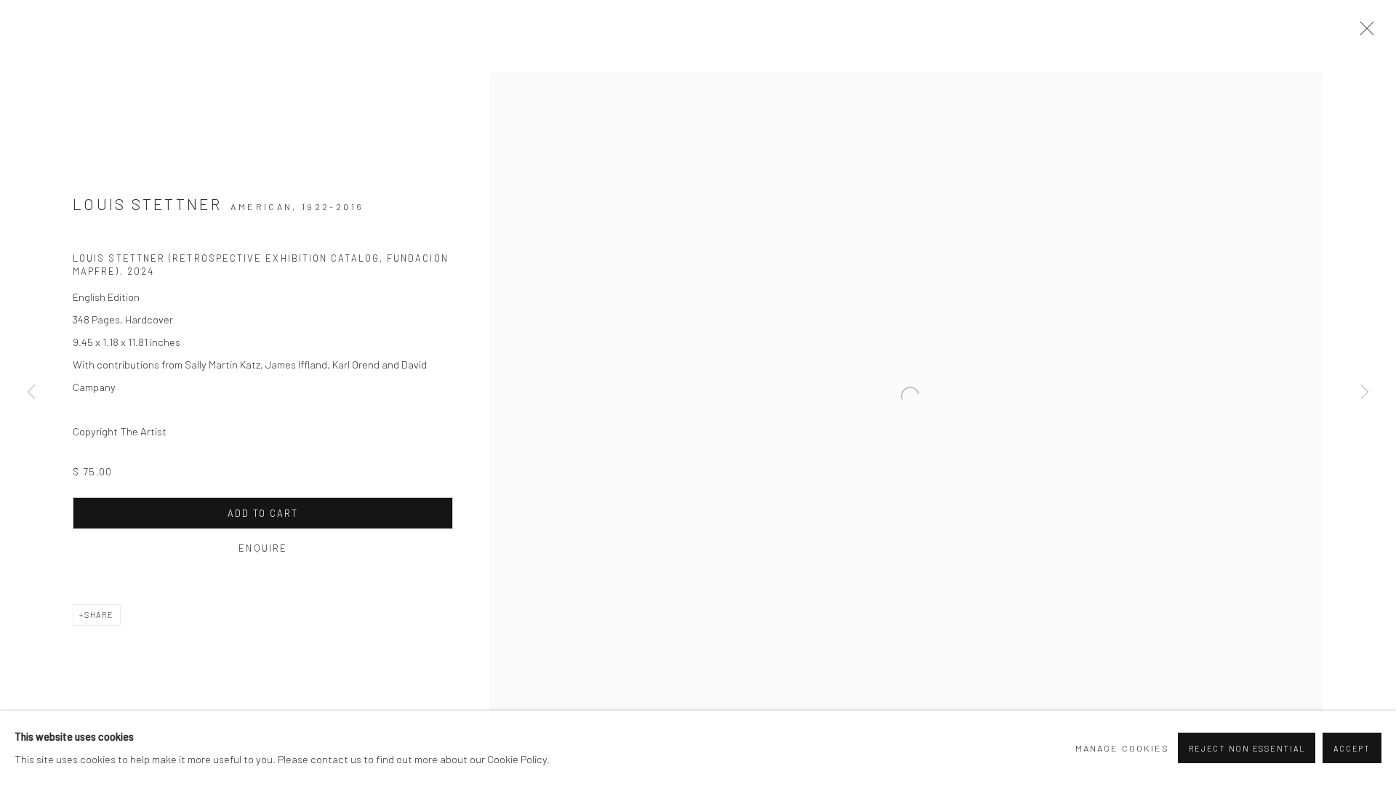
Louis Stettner (147, 204)
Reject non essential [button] (1246, 748)
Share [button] (99, 614)
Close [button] (1363, 33)
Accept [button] (1352, 748)
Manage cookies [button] (1122, 748)
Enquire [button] (262, 548)
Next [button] (1364, 392)
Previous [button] (31, 392)
